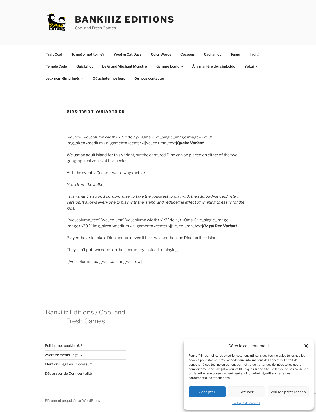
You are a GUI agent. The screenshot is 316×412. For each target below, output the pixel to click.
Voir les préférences (288, 392)
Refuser (247, 392)
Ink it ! (254, 54)
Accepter (207, 392)
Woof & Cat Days (127, 54)
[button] (306, 345)
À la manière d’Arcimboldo (213, 66)
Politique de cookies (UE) (64, 345)
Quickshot (84, 66)
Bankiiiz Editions (125, 19)
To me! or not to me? (87, 54)
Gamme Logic (167, 66)
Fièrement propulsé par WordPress (72, 400)
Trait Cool (54, 54)
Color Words (161, 54)
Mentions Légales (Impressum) (69, 364)
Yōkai (249, 66)
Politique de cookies (246, 403)
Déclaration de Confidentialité (68, 373)
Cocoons (187, 54)
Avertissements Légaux (63, 355)
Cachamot (212, 54)
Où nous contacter (149, 78)
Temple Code (56, 66)
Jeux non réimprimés (63, 78)
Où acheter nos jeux (109, 78)
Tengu (235, 54)
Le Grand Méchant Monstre (124, 66)
